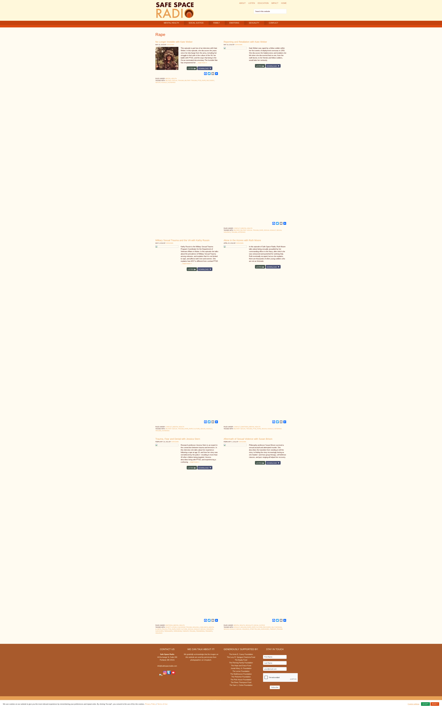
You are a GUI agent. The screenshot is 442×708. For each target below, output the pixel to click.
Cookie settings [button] (413, 704)
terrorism (177, 631)
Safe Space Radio (175, 10)
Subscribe (274, 687)
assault (237, 627)
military (237, 230)
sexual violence (206, 629)
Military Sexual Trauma (175, 80)
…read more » (201, 63)
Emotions (244, 427)
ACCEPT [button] (425, 704)
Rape (204, 80)
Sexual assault (161, 82)
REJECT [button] (435, 704)
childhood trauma (184, 627)
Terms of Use (162, 704)
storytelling (255, 629)
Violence (158, 633)
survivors (159, 631)
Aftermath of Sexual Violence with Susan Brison (248, 439)
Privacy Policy (150, 704)
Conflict (237, 228)
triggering (200, 631)
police (164, 629)
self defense (276, 627)
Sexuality (249, 625)
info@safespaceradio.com (167, 666)
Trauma (234, 232)
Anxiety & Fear (171, 627)
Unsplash (207, 660)
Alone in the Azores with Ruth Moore (242, 240)
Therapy (185, 631)
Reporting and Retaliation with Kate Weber (245, 42)
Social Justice (259, 625)
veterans (171, 82)
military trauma (191, 80)
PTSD (199, 80)
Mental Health (171, 78)
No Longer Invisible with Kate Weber (174, 42)
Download (203, 68)
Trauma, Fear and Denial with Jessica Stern (177, 439)
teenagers (168, 631)
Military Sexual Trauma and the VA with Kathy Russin (182, 240)
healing (196, 627)
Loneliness (203, 627)
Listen (191, 68)
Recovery (210, 80)
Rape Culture (194, 429)
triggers (208, 631)
